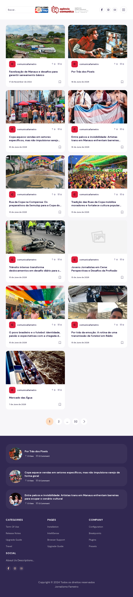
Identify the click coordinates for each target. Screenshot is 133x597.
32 (75, 421)
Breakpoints (95, 533)
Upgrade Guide (14, 539)
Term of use (12, 526)
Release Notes (13, 533)
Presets (93, 546)
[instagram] (108, 9)
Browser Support (56, 539)
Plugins (92, 539)
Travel (9, 546)
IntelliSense (53, 533)
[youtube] (114, 9)
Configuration (96, 526)
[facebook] (101, 9)
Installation (53, 526)
